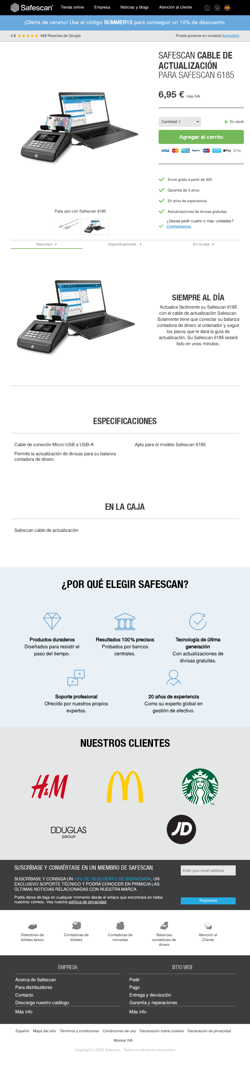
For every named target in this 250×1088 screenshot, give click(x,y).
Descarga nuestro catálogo (42, 1003)
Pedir (134, 980)
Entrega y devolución (150, 995)
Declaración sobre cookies (162, 1031)
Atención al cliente (175, 7)
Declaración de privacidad (209, 1031)
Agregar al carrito (201, 137)
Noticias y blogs (134, 7)
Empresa (102, 7)
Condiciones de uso (119, 1031)
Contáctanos (178, 226)
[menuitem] (32, 7)
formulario (231, 36)
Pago (134, 988)
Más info (23, 1012)
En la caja (201, 244)
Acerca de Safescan (35, 980)
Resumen (44, 244)
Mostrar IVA (123, 1041)
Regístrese (208, 901)
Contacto (24, 995)
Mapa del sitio (44, 1031)
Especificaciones (122, 244)
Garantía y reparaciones (153, 1003)
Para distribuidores (33, 988)
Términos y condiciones (79, 1031)
